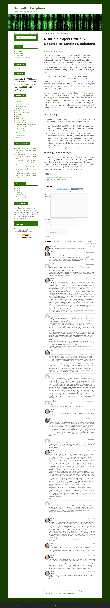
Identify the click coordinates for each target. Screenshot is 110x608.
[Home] (15, 33)
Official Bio (19, 53)
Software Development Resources (61, 178)
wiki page (61, 162)
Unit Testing (20, 137)
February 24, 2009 (90, 252)
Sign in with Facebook (77, 189)
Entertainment (20, 110)
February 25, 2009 (90, 418)
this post (74, 58)
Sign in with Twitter (63, 189)
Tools (17, 133)
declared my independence (54, 65)
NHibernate (26, 79)
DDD (20, 87)
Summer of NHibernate (23, 58)
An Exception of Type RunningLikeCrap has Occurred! (73, 591)
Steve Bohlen (19, 69)
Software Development (28, 82)
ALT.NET (24, 87)
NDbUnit (19, 116)
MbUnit (52, 180)
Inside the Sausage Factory (24, 112)
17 (66, 51)
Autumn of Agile (21, 106)
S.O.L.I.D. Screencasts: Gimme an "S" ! (64, 593)
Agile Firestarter (21, 100)
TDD (15, 90)
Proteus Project (21, 122)
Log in (18, 190)
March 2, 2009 (91, 439)
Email (48, 222)
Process (34, 87)
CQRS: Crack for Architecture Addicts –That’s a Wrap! (26, 150)
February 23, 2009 (90, 246)
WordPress (47, 605)
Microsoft (19, 114)
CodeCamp (19, 108)
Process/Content (21, 120)
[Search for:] (26, 37)
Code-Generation (17, 84)
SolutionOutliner (21, 129)
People (58, 180)
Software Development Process (26, 124)
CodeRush (17, 79)
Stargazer (56, 605)
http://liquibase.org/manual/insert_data (81, 342)
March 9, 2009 (91, 543)
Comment (47, 196)
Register (18, 188)
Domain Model (27, 84)
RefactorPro (34, 79)
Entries (19, 192)
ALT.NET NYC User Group (24, 104)
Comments (21, 195)
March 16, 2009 (90, 571)
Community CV (21, 55)
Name (48, 219)
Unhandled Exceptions (29, 8)
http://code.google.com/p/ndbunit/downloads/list (62, 549)
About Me (19, 51)
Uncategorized (21, 135)
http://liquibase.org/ (75, 332)
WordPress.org (21, 197)
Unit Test (63, 180)
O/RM (28, 87)
